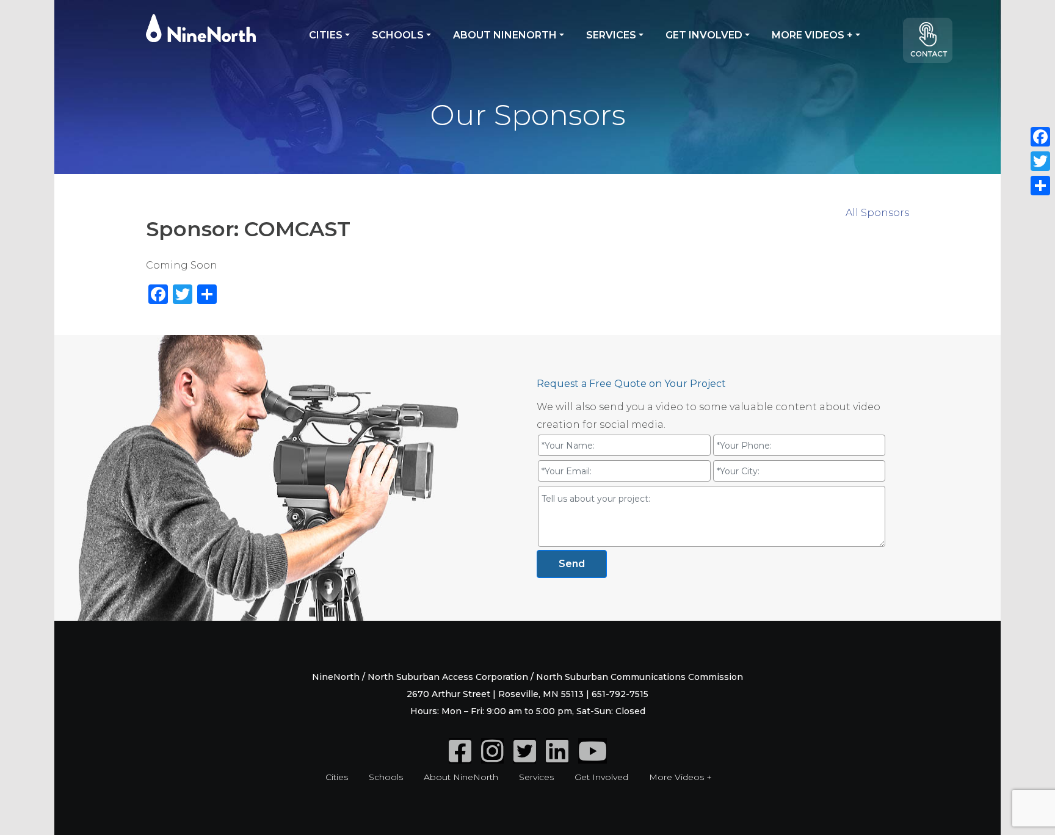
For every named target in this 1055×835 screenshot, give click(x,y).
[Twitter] (525, 757)
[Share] (1040, 185)
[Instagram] (492, 757)
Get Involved (703, 35)
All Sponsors (877, 213)
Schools (398, 35)
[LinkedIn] (557, 757)
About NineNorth (505, 35)
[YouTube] (593, 757)
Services (611, 35)
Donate (933, 45)
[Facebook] (460, 757)
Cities (326, 35)
